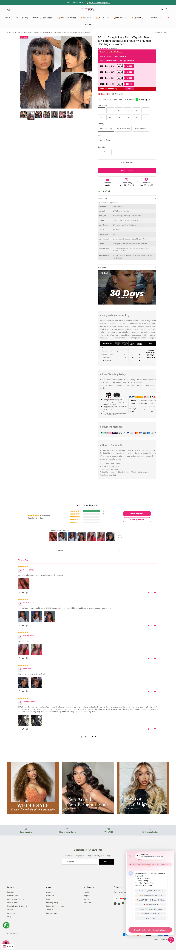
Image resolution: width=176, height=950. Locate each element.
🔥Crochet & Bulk (102, 18)
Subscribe (106, 862)
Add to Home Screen (15, 899)
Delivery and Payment (54, 899)
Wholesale (11, 913)
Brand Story (12, 892)
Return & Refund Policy (55, 906)
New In (88, 25)
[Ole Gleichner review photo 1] (24, 650)
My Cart (87, 899)
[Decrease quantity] (100, 152)
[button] (103, 48)
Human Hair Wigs (21, 18)
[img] (23, 567)
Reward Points (12, 903)
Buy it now (127, 170)
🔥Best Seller (86, 18)
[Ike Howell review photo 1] (24, 683)
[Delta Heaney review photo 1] (24, 584)
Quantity (101, 147)
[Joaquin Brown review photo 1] (24, 720)
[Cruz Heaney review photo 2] (37, 617)
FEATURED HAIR (155, 18)
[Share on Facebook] (106, 191)
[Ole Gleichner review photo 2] (37, 650)
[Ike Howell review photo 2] (37, 683)
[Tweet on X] (103, 191)
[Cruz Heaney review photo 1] (24, 617)
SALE (169, 18)
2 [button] (85, 736)
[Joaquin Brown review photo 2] (37, 720)
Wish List (87, 903)
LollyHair (15, 934)
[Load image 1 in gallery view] (56, 72)
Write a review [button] (137, 513)
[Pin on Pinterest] (109, 191)
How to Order (12, 896)
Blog (9, 917)
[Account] (162, 9)
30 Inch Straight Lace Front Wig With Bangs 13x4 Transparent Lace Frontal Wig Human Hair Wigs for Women (56, 32)
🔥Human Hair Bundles (67, 18)
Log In (86, 892)
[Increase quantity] (109, 152)
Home (9, 32)
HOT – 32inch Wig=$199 (99, 3)
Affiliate (10, 910)
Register (87, 896)
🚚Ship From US (120, 18)
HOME (7, 18)
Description (102, 198)
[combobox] (7, 946)
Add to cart (127, 162)
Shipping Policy (52, 903)
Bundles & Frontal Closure (43, 18)
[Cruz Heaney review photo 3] (49, 617)
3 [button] (89, 736)
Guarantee (102, 267)
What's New (16, 32)
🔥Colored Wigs (138, 18)
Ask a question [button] (137, 519)
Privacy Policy (51, 913)
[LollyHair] (88, 10)
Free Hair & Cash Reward (17, 906)
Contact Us (50, 892)
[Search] (8, 9)
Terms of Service (52, 910)
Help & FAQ (50, 896)
